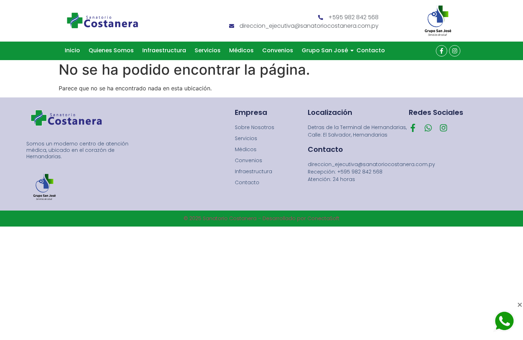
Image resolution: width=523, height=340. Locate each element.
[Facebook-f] (441, 51)
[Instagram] (454, 51)
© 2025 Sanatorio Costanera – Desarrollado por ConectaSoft (261, 218)
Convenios (277, 50)
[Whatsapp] (428, 128)
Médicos (241, 50)
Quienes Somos (111, 50)
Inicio (72, 50)
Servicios (208, 50)
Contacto (370, 50)
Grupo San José (325, 50)
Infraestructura (164, 50)
